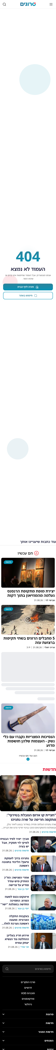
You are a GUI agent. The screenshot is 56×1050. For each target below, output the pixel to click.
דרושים (28, 987)
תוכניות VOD (28, 993)
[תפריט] (51, 4)
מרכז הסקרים (28, 982)
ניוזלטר (28, 1004)
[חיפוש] (4, 4)
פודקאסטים (28, 998)
